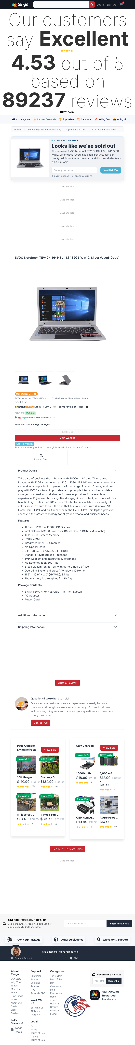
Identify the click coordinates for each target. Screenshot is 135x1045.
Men (52, 989)
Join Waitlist (67, 437)
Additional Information (32, 615)
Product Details (28, 470)
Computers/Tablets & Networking (44, 129)
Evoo (24, 402)
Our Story (16, 978)
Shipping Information (31, 627)
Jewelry (54, 1000)
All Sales (17, 129)
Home (53, 996)
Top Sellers (66, 119)
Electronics (56, 993)
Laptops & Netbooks (76, 129)
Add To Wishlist (24, 443)
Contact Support (23, 958)
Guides (14, 1013)
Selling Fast (102, 119)
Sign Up (112, 4)
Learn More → (109, 999)
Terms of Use (38, 1033)
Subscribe (113, 981)
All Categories (22, 119)
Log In (101, 4)
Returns (35, 986)
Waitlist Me (111, 170)
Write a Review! (67, 682)
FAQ (76, 958)
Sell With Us (37, 1007)
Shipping (35, 982)
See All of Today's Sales (67, 849)
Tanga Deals (18, 1029)
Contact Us (40, 722)
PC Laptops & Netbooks (104, 129)
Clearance (84, 119)
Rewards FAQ (38, 993)
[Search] (92, 4)
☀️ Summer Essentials (44, 119)
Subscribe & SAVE (119, 923)
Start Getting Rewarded (110, 993)
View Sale (50, 749)
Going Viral (120, 119)
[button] (87, 407)
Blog (13, 1009)
